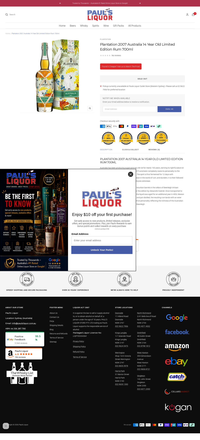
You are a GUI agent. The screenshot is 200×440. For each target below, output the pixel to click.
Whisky (84, 25)
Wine (106, 25)
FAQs (52, 321)
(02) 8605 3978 (121, 366)
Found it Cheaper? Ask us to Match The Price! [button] (121, 66)
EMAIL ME (169, 109)
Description (106, 150)
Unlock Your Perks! (102, 250)
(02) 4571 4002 (143, 326)
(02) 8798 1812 (143, 346)
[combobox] (30, 14)
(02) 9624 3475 (121, 346)
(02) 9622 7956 (121, 326)
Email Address (80, 234)
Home (62, 25)
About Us (53, 313)
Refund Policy (78, 352)
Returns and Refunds (58, 334)
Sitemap (53, 342)
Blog (51, 329)
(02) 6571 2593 (143, 389)
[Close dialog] (130, 174)
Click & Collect (130, 150)
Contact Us (54, 317)
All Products (134, 25)
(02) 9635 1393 (121, 384)
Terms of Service (56, 338)
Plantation (105, 39)
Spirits (95, 25)
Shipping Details (56, 325)
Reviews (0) (154, 150)
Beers (73, 25)
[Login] (187, 14)
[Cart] (193, 14)
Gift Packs (118, 25)
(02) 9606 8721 (143, 369)
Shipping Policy (79, 346)
